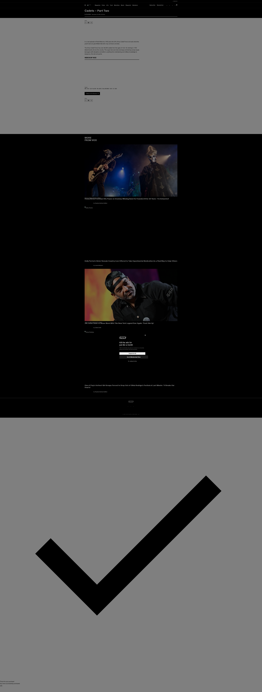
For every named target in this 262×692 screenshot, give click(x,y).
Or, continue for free (132, 361)
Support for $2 (132, 353)
